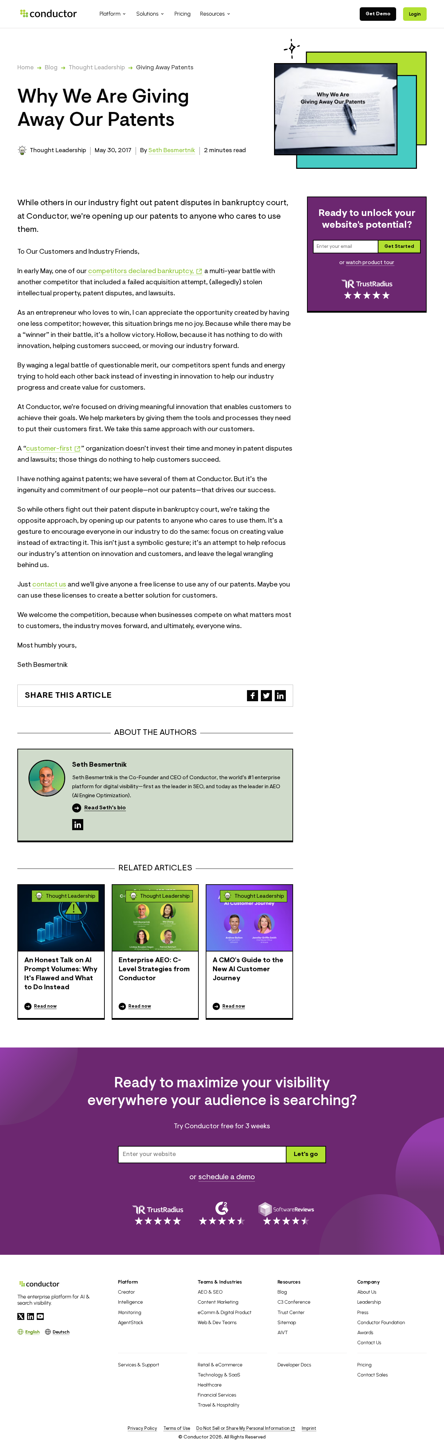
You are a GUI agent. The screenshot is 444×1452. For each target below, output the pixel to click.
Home (25, 68)
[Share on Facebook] (252, 695)
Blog (51, 68)
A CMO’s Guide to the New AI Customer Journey (248, 969)
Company (368, 1282)
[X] (20, 1316)
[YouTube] (40, 1316)
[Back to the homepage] (48, 14)
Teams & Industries (220, 1282)
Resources (289, 1282)
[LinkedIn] (77, 824)
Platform (128, 1282)
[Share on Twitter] (266, 695)
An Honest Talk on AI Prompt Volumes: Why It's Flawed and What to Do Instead (60, 974)
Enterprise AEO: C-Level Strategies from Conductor (154, 969)
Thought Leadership (97, 68)
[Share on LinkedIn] (280, 695)
